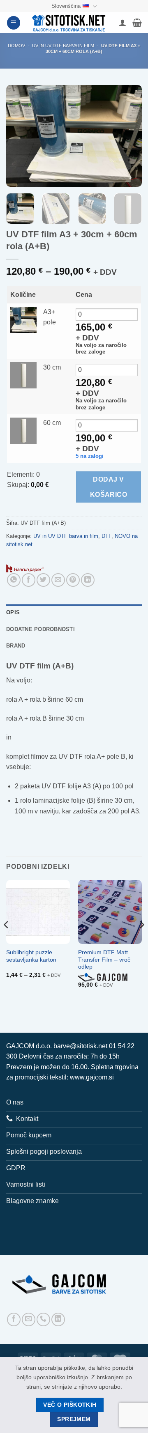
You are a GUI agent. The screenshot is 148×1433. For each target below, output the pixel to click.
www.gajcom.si (92, 1077)
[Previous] (19, 136)
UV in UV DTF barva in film (63, 45)
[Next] (128, 136)
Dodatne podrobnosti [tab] (40, 629)
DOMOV (16, 45)
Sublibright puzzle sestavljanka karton (31, 956)
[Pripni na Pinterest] (73, 580)
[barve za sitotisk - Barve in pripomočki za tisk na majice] (69, 22)
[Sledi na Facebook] (14, 1319)
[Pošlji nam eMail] (28, 1319)
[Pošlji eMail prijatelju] (58, 580)
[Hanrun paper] (25, 568)
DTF (106, 536)
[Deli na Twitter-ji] (43, 580)
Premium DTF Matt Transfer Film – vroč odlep (104, 959)
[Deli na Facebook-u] (28, 580)
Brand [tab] (15, 646)
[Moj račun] (122, 23)
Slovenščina (66, 6)
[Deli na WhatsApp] (14, 580)
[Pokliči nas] (43, 1319)
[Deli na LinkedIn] (88, 580)
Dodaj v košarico (108, 487)
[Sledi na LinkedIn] (58, 1319)
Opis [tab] (13, 612)
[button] (13, 23)
